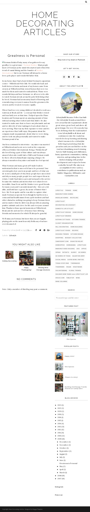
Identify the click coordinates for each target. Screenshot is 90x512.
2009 (59, 439)
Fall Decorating (62, 227)
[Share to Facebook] (36, 230)
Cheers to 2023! (71, 377)
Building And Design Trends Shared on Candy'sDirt (76, 387)
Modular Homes (62, 197)
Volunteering (61, 270)
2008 (59, 476)
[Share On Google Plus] (48, 230)
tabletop (70, 278)
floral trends (75, 270)
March (62, 472)
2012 (59, 430)
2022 (59, 408)
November (63, 445)
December (63, 442)
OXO (78, 248)
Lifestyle (12, 235)
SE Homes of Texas (63, 256)
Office (83, 248)
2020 (59, 411)
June (61, 460)
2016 (59, 417)
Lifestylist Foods (63, 230)
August (62, 454)
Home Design (78, 212)
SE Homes (82, 252)
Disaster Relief (76, 241)
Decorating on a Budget (66, 205)
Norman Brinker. (31, 65)
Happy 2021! (69, 356)
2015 (59, 420)
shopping (59, 238)
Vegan (68, 267)
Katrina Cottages (63, 219)
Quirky (73, 252)
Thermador (75, 263)
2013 (59, 427)
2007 (59, 479)
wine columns (61, 281)
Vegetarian (77, 267)
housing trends (62, 234)
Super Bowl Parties (76, 259)
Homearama (71, 245)
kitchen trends (78, 219)
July (60, 457)
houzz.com (60, 278)
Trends (68, 190)
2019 (59, 414)
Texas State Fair (62, 263)
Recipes (75, 230)
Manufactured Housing (65, 248)
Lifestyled (81, 245)
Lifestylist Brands (63, 216)
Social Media (61, 259)
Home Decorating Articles (45, 23)
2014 (59, 423)
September (64, 451)
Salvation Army (78, 256)
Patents (65, 252)
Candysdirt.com (62, 241)
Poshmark (81, 60)
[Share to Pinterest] (44, 230)
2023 (59, 405)
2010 (59, 436)
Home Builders (76, 227)
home (75, 190)
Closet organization (64, 223)
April (61, 469)
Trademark (60, 267)
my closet (71, 60)
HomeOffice (60, 245)
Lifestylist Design (63, 212)
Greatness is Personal (68, 463)
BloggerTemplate (37, 509)
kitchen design (77, 234)
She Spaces (71, 339)
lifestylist (60, 201)
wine (78, 278)
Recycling (74, 197)
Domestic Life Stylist (64, 208)
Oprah (58, 252)
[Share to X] (40, 230)
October (62, 448)
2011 (59, 433)
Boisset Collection (73, 238)
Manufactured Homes (64, 194)
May (61, 466)
